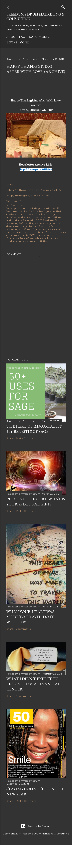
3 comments (23, 695)
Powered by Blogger (39, 825)
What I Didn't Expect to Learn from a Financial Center (33, 684)
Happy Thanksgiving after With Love (27, 195)
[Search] (63, 6)
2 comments (23, 628)
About (11, 37)
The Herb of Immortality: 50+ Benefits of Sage (34, 429)
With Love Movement (18, 201)
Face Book (28, 37)
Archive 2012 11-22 (51, 189)
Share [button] (9, 184)
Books (11, 42)
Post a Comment (26, 438)
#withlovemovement (27, 189)
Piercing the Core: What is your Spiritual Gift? (35, 501)
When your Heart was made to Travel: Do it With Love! (30, 617)
